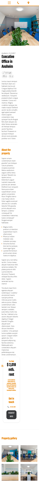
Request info (11, 414)
